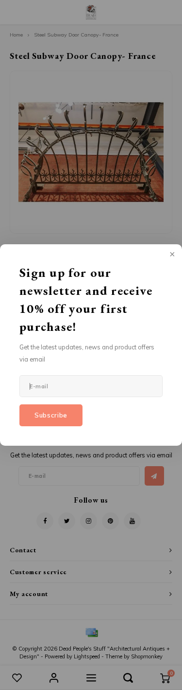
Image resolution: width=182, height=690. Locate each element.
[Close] (171, 255)
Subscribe (50, 415)
